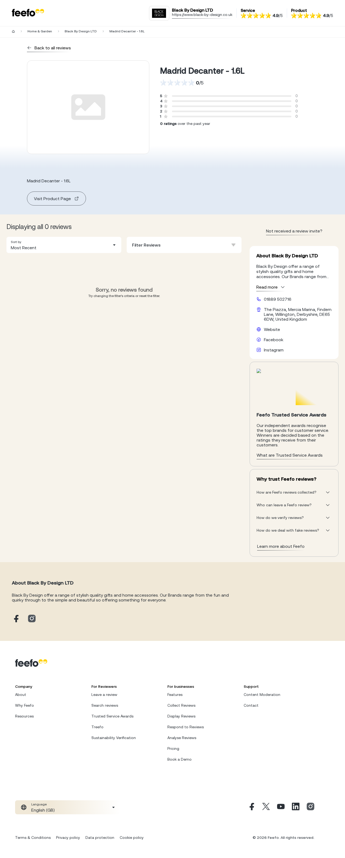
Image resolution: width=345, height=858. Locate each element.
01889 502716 (277, 299)
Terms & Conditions (33, 837)
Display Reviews (181, 716)
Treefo (97, 727)
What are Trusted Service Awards (290, 455)
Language (39, 804)
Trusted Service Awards (112, 716)
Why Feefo (24, 705)
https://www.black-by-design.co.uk (202, 14)
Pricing (173, 748)
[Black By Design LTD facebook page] (15, 619)
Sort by (16, 242)
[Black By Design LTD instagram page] (32, 619)
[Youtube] (281, 807)
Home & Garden (39, 31)
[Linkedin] (295, 807)
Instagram (274, 349)
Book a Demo (179, 759)
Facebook (273, 339)
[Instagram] (310, 807)
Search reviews (104, 705)
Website (272, 329)
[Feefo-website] (28, 13)
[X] (266, 807)
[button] (63, 245)
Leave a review (104, 694)
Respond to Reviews (185, 727)
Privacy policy (68, 837)
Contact (251, 705)
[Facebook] (251, 807)
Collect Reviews (181, 705)
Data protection (99, 837)
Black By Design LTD (81, 31)
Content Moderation (262, 694)
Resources (24, 716)
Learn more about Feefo (281, 546)
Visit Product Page (52, 198)
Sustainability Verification (113, 738)
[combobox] (63, 245)
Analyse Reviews (181, 738)
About (20, 694)
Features (174, 694)
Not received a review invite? (294, 230)
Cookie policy (132, 837)
